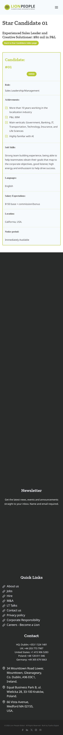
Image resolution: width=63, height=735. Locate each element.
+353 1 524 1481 (38, 644)
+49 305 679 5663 (37, 659)
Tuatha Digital (53, 725)
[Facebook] (22, 730)
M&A (10, 601)
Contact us (14, 610)
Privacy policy (16, 615)
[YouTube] (40, 730)
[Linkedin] (27, 730)
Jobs (9, 591)
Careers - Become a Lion (23, 625)
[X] (31, 730)
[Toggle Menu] (56, 7)
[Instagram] (36, 730)
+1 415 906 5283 (39, 652)
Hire (9, 596)
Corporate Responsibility (23, 620)
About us (13, 586)
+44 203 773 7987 (33, 648)
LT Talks (12, 605)
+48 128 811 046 (36, 655)
